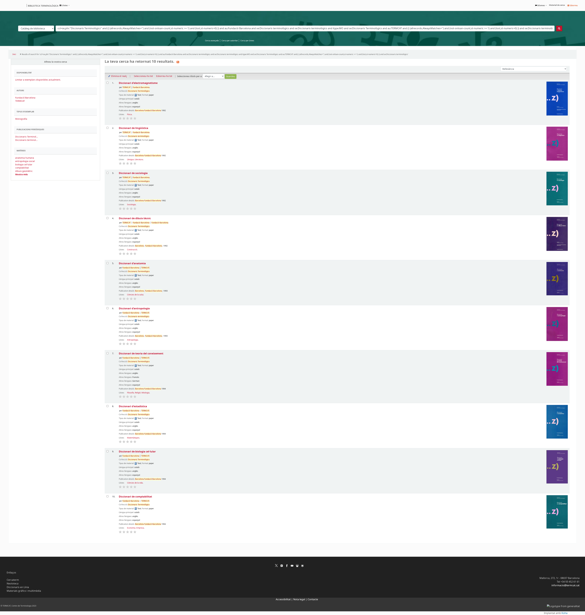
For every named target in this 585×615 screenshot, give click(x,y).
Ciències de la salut (135, 294)
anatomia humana (24, 158)
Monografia (21, 119)
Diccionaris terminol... (26, 140)
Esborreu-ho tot (164, 76)
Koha (564, 613)
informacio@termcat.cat (565, 585)
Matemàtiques (133, 437)
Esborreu (573, 5)
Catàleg (12, 5)
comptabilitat (22, 167)
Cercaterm (13, 580)
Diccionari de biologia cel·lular (137, 451)
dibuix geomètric (24, 171)
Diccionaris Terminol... (26, 136)
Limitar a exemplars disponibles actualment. (38, 79)
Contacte (313, 599)
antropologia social (25, 161)
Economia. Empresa (135, 528)
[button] (64, 5)
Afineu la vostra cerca (55, 61)
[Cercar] (559, 28)
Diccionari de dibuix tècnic (135, 218)
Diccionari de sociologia (133, 173)
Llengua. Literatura (135, 159)
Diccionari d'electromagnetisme (138, 83)
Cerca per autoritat (230, 40)
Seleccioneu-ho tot (143, 76)
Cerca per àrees (247, 40)
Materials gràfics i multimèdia (24, 591)
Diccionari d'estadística (133, 406)
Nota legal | (300, 599)
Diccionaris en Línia (18, 587)
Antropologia (132, 340)
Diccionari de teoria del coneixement (141, 353)
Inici (14, 54)
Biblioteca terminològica (43, 5)
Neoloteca (12, 583)
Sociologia (131, 204)
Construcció (132, 249)
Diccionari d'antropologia (134, 308)
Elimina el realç (119, 76)
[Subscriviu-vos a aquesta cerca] (177, 62)
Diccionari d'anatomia (132, 263)
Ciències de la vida (135, 482)
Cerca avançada (212, 40)
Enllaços (11, 573)
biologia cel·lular (23, 164)
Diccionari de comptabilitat (135, 496)
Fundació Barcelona (25, 97)
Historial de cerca (557, 5)
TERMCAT (20, 101)
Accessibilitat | (284, 599)
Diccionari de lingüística (133, 128)
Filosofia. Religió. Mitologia (138, 392)
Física (129, 114)
